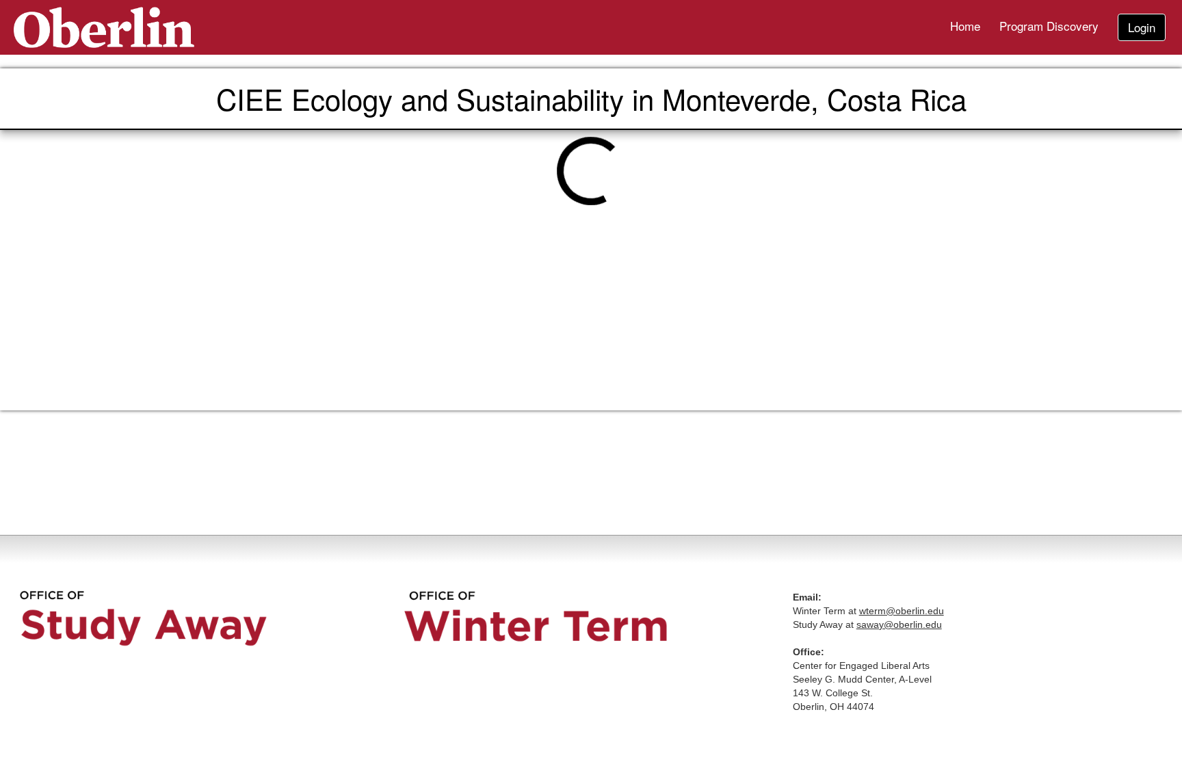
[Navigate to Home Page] (104, 27)
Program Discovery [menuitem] (1049, 25)
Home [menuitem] (965, 25)
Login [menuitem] (1141, 27)
